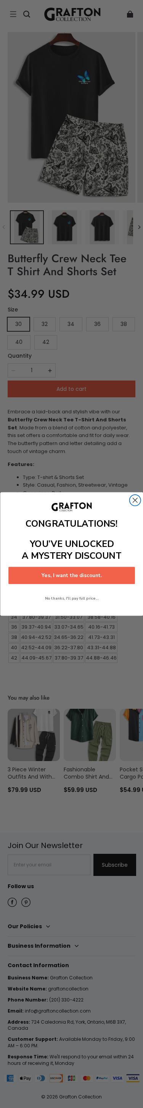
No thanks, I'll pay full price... (71, 598)
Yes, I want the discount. (71, 575)
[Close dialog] (134, 500)
